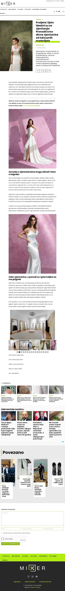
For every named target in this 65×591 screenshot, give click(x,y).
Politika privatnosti (45, 582)
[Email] (49, 70)
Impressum (17, 582)
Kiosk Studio (35, 587)
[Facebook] (54, 11)
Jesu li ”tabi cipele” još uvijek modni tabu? (58, 481)
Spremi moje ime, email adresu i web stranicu (16, 533)
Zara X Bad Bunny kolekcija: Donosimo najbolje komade (39, 490)
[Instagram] (57, 11)
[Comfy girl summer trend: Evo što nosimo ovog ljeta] (24, 469)
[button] (63, 11)
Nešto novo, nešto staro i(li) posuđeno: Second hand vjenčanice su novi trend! (24, 399)
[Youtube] (59, 11)
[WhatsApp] (45, 70)
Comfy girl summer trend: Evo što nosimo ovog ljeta (25, 482)
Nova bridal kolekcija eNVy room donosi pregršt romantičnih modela (39, 399)
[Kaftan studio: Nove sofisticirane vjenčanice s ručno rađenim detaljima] (56, 390)
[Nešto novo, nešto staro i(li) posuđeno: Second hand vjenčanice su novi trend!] (24, 390)
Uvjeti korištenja (30, 582)
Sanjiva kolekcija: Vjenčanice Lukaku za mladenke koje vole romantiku (7, 399)
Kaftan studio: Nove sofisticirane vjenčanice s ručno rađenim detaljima (56, 399)
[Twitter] (41, 70)
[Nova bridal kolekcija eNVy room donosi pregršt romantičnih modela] (40, 390)
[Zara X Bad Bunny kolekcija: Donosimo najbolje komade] (41, 473)
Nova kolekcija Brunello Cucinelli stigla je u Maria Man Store (6, 491)
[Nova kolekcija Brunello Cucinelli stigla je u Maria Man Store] (8, 473)
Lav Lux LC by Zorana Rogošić (31, 105)
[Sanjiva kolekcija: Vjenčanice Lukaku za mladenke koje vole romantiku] (8, 390)
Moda (38, 19)
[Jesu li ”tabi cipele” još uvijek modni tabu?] (57, 469)
